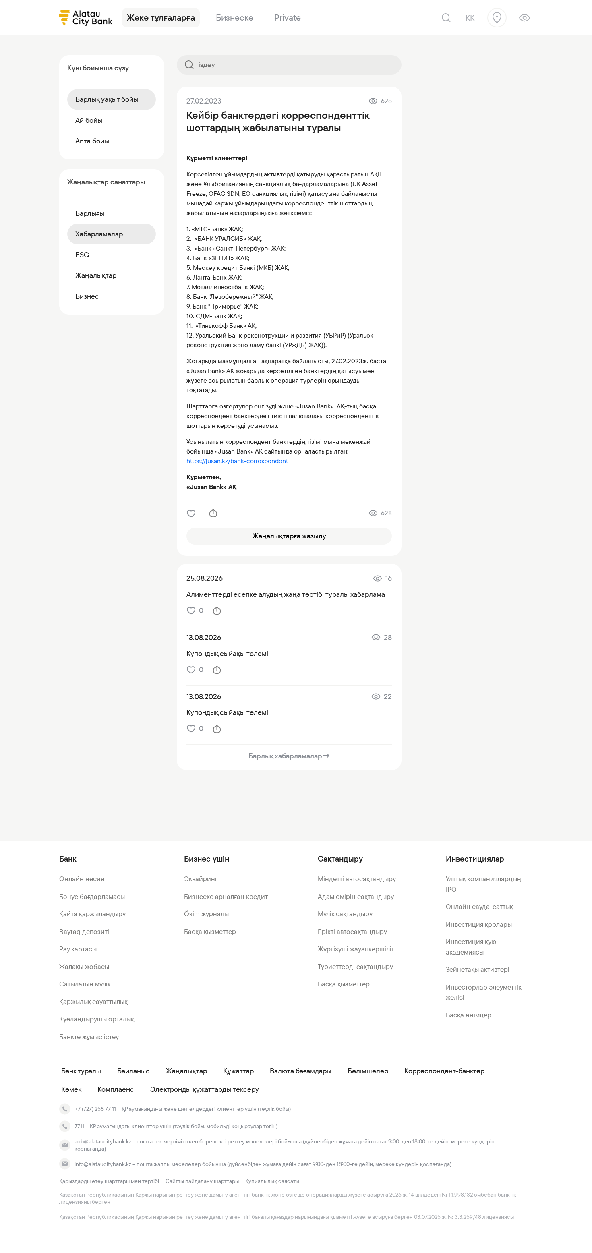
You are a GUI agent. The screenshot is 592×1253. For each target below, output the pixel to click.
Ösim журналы (206, 913)
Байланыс (133, 1070)
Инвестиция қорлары (479, 924)
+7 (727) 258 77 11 (95, 1108)
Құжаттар (238, 1070)
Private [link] (287, 17)
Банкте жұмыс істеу (89, 1036)
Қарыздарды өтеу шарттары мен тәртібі (109, 1181)
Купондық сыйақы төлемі (227, 653)
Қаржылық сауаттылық (93, 1001)
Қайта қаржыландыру (92, 913)
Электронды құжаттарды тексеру (204, 1089)
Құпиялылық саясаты (272, 1181)
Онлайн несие (81, 878)
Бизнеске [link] (234, 17)
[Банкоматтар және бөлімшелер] (497, 17)
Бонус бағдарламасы (92, 896)
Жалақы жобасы (84, 966)
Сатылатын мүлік (85, 984)
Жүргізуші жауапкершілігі (357, 948)
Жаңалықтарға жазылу (289, 536)
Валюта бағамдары (300, 1070)
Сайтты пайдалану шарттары (202, 1181)
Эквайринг (201, 878)
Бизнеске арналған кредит (226, 896)
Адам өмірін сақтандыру (356, 896)
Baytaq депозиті (84, 931)
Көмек (71, 1089)
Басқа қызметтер (210, 931)
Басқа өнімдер (468, 1015)
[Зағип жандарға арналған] (524, 18)
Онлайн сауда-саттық (479, 906)
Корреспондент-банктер (444, 1070)
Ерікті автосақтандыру (352, 931)
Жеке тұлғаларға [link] (161, 17)
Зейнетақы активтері (477, 969)
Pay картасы (78, 948)
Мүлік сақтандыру (345, 913)
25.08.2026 (204, 578)
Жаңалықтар (186, 1070)
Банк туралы (81, 1070)
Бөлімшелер (368, 1070)
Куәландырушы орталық (96, 1019)
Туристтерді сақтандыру (355, 966)
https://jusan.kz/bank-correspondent (237, 461)
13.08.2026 (203, 637)
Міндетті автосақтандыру (357, 878)
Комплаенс (115, 1089)
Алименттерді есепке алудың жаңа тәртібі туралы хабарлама (285, 594)
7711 (79, 1126)
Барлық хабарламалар (289, 755)
